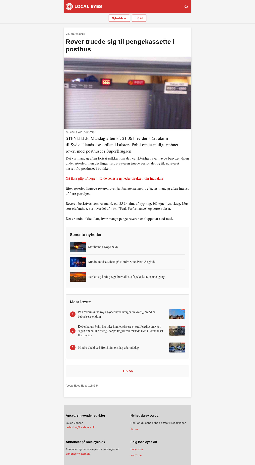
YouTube (136, 455)
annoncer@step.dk (78, 453)
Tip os (139, 18)
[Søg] (186, 7)
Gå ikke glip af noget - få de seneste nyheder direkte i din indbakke (114, 178)
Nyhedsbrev (119, 18)
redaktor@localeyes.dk (80, 427)
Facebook (136, 449)
